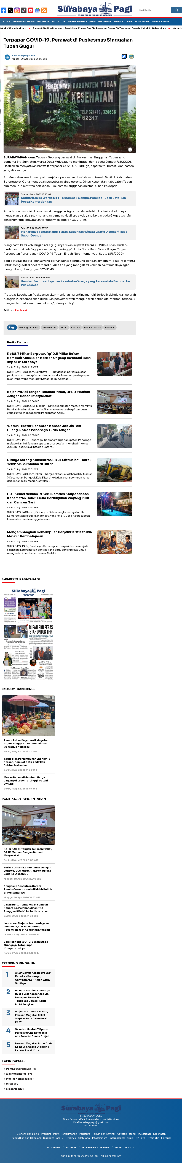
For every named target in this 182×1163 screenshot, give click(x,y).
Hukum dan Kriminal (103, 1133)
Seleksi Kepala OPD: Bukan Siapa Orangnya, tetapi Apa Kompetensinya (26, 945)
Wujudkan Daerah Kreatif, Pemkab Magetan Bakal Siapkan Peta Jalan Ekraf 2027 (31, 1017)
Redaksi (71, 1147)
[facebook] (4, 12)
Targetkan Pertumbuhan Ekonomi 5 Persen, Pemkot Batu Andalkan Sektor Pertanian (27, 762)
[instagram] (17, 12)
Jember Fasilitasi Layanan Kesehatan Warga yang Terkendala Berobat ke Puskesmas (75, 283)
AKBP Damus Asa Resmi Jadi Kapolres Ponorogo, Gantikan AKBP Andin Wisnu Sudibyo (33, 978)
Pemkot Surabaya (21, 1068)
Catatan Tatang (126, 1133)
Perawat (110, 327)
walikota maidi (19, 1073)
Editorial (166, 1137)
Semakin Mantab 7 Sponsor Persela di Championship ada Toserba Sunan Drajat (32, 1033)
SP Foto (140, 1137)
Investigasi (144, 1133)
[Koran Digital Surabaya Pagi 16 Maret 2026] (28, 633)
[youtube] (31, 12)
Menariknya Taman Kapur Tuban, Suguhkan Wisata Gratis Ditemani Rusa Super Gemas (74, 233)
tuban (63, 327)
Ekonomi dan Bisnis (28, 1133)
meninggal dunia (29, 327)
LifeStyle (71, 1137)
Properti (46, 1133)
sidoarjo (15, 1088)
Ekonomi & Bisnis (23, 21)
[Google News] (38, 12)
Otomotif (58, 21)
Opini (129, 21)
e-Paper (118, 21)
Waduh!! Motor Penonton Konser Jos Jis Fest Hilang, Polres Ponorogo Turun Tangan (44, 428)
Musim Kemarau (20, 1078)
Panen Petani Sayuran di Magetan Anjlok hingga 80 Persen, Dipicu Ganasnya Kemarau (26, 743)
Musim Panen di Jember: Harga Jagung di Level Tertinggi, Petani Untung (26, 780)
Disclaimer (53, 1147)
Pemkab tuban (92, 327)
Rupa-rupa (142, 21)
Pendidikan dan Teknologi (26, 1137)
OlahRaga (84, 1137)
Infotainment (99, 1137)
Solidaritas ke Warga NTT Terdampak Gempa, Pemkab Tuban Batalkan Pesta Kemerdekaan (73, 200)
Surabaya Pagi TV (53, 1137)
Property (43, 21)
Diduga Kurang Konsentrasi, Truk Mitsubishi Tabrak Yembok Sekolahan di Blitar (49, 462)
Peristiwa (104, 21)
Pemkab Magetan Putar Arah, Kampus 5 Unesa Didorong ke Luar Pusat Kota (33, 1047)
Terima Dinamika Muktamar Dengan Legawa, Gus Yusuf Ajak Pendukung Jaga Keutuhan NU (27, 871)
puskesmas (49, 327)
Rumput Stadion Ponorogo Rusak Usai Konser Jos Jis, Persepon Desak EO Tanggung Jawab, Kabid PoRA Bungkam (77, 28)
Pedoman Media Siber (95, 1147)
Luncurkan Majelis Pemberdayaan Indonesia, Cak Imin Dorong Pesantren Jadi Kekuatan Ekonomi (27, 926)
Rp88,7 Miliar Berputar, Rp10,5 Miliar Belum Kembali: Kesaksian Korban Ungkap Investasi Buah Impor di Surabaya (49, 358)
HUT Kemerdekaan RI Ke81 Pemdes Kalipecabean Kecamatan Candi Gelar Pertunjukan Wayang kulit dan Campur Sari (48, 498)
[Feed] (44, 12)
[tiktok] (24, 12)
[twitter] (11, 12)
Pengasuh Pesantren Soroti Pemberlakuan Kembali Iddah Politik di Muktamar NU (28, 889)
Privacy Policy (124, 1147)
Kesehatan (159, 1133)
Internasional (117, 1137)
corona (75, 327)
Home (6, 21)
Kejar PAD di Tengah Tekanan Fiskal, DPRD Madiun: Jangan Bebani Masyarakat (48, 394)
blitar (12, 1083)
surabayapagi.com (23, 55)
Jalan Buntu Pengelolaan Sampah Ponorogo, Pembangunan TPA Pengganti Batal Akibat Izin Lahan (26, 908)
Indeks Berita (160, 21)
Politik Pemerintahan (82, 21)
